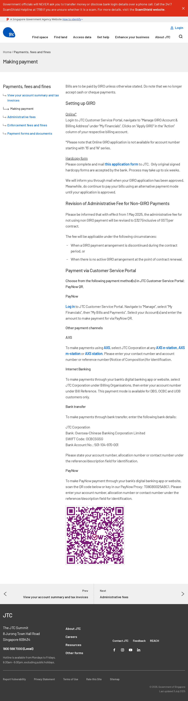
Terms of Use (70, 679)
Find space (40, 37)
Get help (103, 37)
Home (7, 52)
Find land (60, 37)
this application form (121, 164)
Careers (71, 637)
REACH (154, 640)
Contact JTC (121, 640)
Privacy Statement (44, 679)
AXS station (94, 353)
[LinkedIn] (138, 649)
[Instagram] (122, 649)
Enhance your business (132, 37)
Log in (70, 306)
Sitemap (115, 679)
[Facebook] (114, 649)
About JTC (162, 37)
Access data (82, 37)
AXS (107, 347)
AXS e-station (166, 347)
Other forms (74, 653)
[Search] (180, 38)
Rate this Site (94, 679)
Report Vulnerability (14, 679)
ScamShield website (149, 9)
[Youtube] (130, 649)
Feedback (139, 640)
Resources (73, 645)
